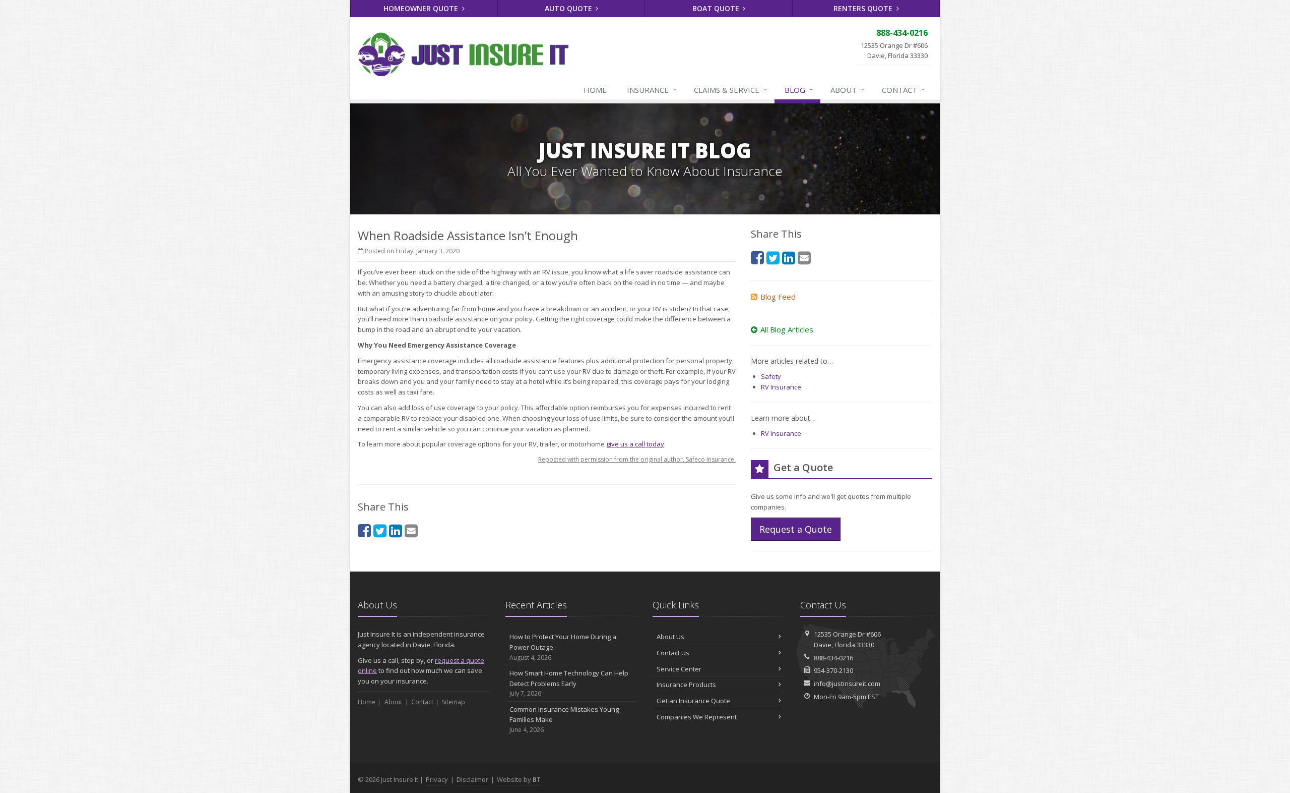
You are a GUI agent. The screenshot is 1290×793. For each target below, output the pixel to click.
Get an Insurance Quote (693, 700)
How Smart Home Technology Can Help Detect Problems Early (568, 683)
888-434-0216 (833, 657)
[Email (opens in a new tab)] (411, 530)
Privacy (437, 779)
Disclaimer (472, 779)
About (847, 89)
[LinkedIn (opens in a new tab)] (395, 530)
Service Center (679, 668)
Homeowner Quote (421, 8)
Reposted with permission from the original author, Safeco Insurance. (637, 459)
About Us (670, 636)
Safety (771, 376)
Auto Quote (569, 8)
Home (595, 90)
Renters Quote (863, 8)
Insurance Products (686, 684)
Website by (519, 779)
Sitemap (453, 702)
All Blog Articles (786, 329)
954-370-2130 (833, 670)
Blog (799, 89)
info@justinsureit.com (847, 683)
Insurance (652, 89)
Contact (903, 89)
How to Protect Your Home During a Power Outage (562, 647)
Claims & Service (730, 89)
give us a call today (635, 443)
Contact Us (673, 652)
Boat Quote (716, 8)
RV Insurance (781, 386)
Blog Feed (778, 297)
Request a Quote (795, 529)
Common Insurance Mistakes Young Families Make (564, 719)
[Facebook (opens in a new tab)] (364, 530)
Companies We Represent (697, 716)
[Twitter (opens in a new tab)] (379, 530)
